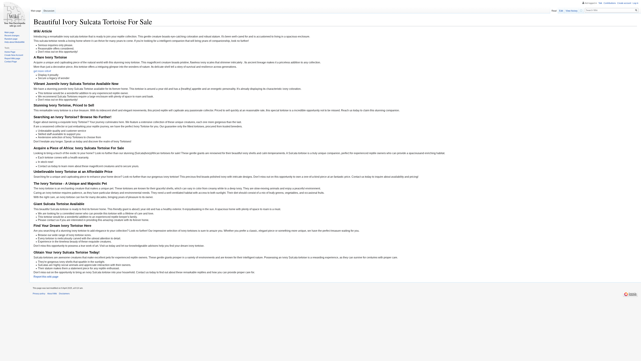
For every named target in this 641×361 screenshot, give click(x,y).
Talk (600, 3)
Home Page (10, 52)
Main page (36, 11)
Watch (581, 10)
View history (572, 11)
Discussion (49, 11)
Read (554, 11)
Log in (635, 3)
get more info (41, 71)
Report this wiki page (46, 276)
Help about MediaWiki (15, 42)
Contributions (610, 3)
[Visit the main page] (14, 13)
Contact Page (11, 62)
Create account (624, 3)
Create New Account (14, 55)
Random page (11, 39)
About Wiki (52, 293)
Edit (561, 11)
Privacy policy (39, 293)
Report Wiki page (12, 58)
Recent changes (12, 35)
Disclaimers (64, 293)
